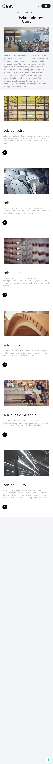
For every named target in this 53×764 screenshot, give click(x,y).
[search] (37, 6)
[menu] (46, 6)
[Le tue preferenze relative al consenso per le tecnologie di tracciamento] (48, 759)
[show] (4, 152)
